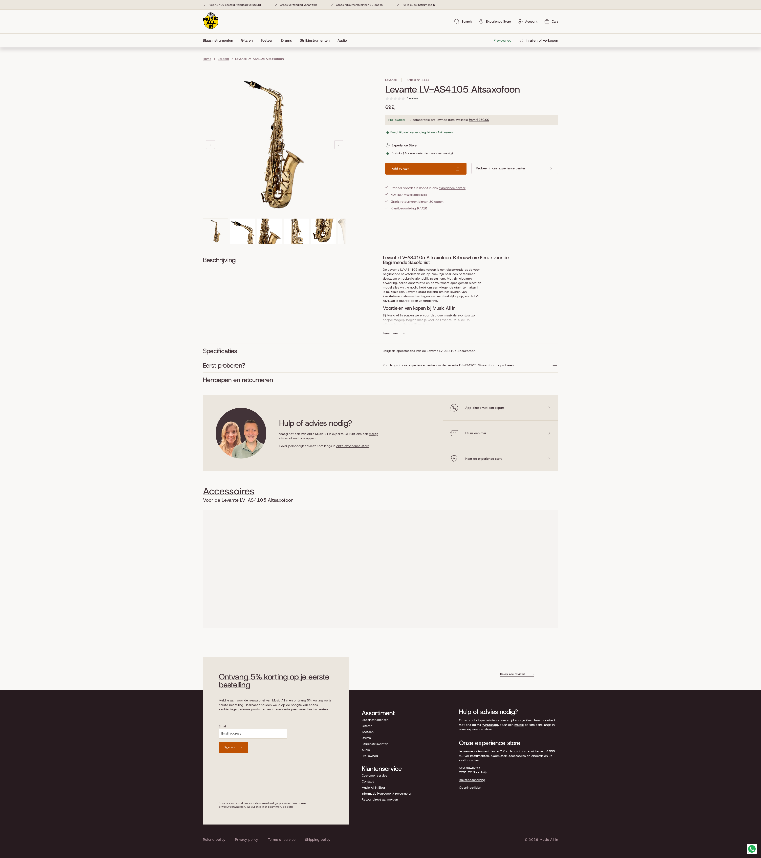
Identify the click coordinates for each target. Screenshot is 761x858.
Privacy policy (246, 839)
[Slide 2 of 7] (242, 231)
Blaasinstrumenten (375, 720)
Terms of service (281, 839)
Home (207, 59)
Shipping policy (318, 839)
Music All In (548, 839)
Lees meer (390, 333)
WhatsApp (490, 725)
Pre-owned (370, 756)
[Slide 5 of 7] (323, 231)
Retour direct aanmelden (380, 799)
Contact (368, 781)
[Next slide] (338, 144)
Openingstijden (470, 787)
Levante (391, 80)
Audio (366, 750)
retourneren (409, 202)
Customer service (374, 775)
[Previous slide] (210, 144)
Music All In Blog (373, 787)
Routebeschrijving (472, 780)
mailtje (519, 725)
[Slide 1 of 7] (215, 231)
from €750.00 (479, 120)
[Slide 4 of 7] (296, 231)
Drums (366, 738)
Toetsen (368, 732)
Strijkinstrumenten (375, 744)
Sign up (229, 747)
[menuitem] (220, 40)
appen (310, 438)
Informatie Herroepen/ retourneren (387, 793)
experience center (452, 188)
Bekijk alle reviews (512, 674)
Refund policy (214, 839)
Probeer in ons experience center (500, 168)
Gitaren (367, 726)
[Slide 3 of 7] (269, 231)
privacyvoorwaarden (232, 806)
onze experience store (352, 446)
